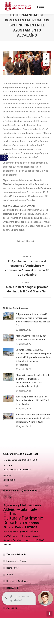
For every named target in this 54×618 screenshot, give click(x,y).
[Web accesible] (3, 158)
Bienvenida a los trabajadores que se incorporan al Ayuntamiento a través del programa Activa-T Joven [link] (33, 418)
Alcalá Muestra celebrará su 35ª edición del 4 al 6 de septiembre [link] (31, 338)
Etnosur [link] (8, 527)
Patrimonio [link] (25, 536)
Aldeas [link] (9, 509)
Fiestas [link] (31, 527)
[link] (49, 7)
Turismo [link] (39, 540)
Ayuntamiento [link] (27, 509)
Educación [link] (31, 523)
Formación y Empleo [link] (10, 532)
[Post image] (8, 316)
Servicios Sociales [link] (12, 540)
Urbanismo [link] (7, 545)
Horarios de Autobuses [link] (17, 581)
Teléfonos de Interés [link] (16, 554)
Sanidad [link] (36, 536)
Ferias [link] (19, 527)
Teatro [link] (27, 540)
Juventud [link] (10, 536)
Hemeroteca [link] (31, 241)
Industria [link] (34, 531)
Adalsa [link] (9, 574)
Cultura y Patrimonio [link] (23, 518)
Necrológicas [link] (12, 568)
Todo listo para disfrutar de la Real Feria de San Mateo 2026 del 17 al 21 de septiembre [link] (33, 400)
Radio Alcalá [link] (12, 588)
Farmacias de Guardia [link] (16, 561)
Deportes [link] (12, 522)
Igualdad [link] (24, 531)
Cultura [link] (10, 514)
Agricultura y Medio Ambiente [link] (22, 505)
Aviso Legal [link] (11, 608)
